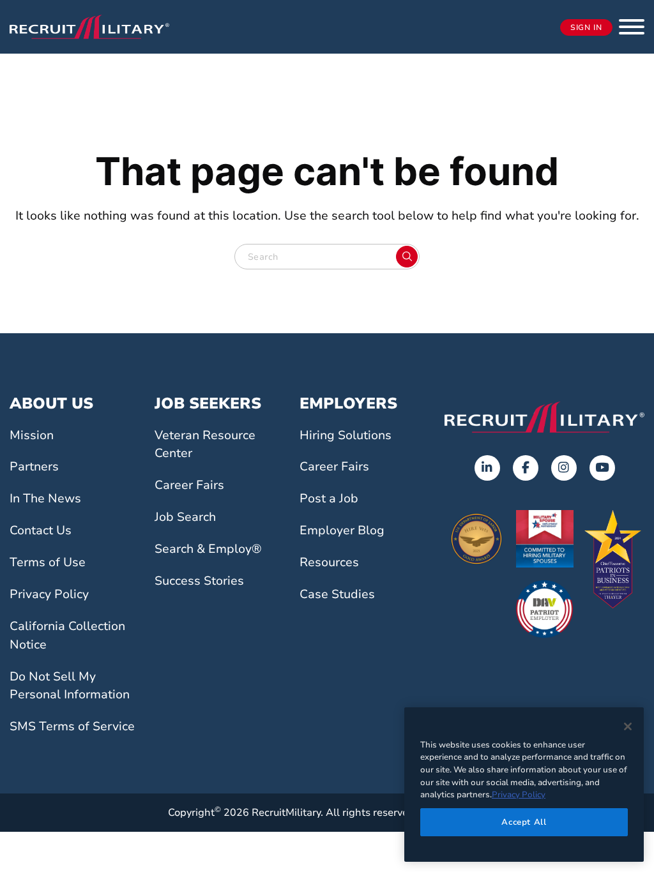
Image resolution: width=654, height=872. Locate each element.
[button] (631, 27)
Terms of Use (48, 562)
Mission (32, 435)
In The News (45, 498)
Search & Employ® (208, 549)
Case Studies (337, 594)
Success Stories (199, 581)
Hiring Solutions (346, 435)
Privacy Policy (49, 594)
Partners (34, 466)
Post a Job (329, 498)
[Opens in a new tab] (487, 468)
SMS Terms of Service (72, 726)
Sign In (586, 27)
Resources (329, 562)
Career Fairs (189, 485)
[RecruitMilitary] (89, 26)
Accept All (524, 822)
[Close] (628, 726)
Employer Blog (342, 530)
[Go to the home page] (544, 417)
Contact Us (41, 530)
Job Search (185, 517)
